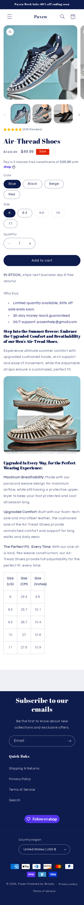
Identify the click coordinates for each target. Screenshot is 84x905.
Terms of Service (22, 789)
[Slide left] (5, 115)
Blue (12, 183)
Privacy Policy (20, 779)
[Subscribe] (70, 741)
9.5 (44, 214)
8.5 (24, 212)
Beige (54, 183)
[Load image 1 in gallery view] (20, 113)
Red (12, 194)
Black (32, 183)
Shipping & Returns (24, 768)
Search (14, 800)
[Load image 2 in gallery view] (42, 113)
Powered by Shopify (40, 884)
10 (60, 214)
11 (11, 223)
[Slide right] (79, 115)
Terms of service (44, 891)
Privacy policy (68, 884)
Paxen (22, 884)
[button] (9, 16)
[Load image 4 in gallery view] (63, 113)
